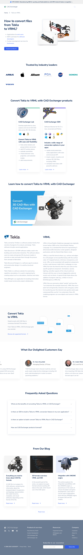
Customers (74, 530)
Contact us (74, 538)
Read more (41, 512)
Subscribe (72, 547)
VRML (46, 237)
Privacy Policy (23, 546)
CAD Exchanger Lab (32, 538)
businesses (10, 43)
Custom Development (32, 533)
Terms (29, 546)
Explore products (11, 49)
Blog (73, 535)
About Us (74, 533)
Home (6, 13)
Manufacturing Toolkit (32, 530)
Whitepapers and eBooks (57, 534)
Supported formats (57, 530)
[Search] (74, 6)
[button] (41, 404)
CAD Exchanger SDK (32, 535)
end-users (20, 34)
